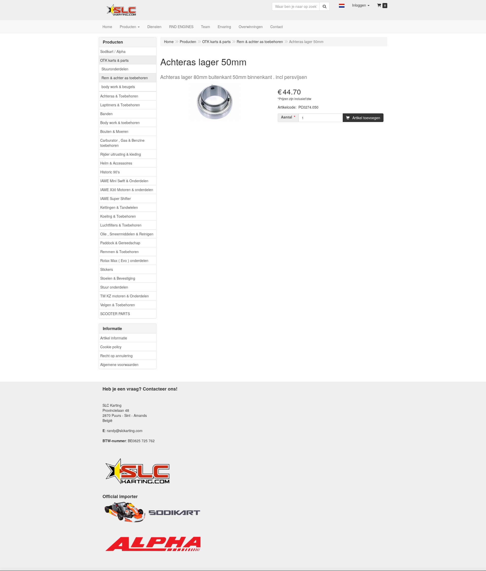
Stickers (106, 269)
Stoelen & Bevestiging (117, 278)
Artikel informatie (113, 337)
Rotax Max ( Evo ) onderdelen (124, 260)
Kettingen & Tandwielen (119, 207)
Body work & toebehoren (120, 122)
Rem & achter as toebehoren (125, 77)
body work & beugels (118, 86)
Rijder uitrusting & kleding (120, 154)
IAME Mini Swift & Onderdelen (124, 180)
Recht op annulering (116, 355)
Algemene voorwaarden (119, 364)
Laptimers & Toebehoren (120, 104)
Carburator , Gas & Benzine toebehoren (122, 143)
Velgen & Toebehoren (117, 304)
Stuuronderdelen (115, 68)
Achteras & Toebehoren (119, 95)
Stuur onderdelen (114, 287)
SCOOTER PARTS (115, 313)
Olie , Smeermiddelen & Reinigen (126, 233)
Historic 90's (110, 171)
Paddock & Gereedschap (120, 242)
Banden (106, 113)
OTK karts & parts (114, 60)
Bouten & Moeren (114, 131)
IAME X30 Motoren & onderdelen (126, 189)
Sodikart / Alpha (113, 51)
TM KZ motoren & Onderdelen (124, 295)
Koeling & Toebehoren (118, 216)
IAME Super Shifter (115, 198)
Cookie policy (111, 346)
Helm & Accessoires (116, 163)
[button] (341, 5)
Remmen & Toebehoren (119, 251)
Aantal (286, 117)
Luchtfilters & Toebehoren (120, 225)
